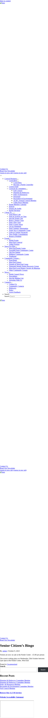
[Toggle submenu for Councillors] (18, 181)
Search (7, 296)
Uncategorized (12, 664)
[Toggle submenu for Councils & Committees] (27, 189)
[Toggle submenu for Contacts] (11, 282)
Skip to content (5, 1)
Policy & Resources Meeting (10, 684)
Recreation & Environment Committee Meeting (16, 686)
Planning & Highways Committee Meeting (15, 680)
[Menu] (1, 175)
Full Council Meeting (7, 688)
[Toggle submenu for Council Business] (18, 179)
